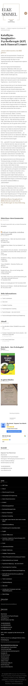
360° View (5, 485)
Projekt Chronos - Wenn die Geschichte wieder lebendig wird (13, 239)
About (4, 488)
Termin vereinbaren (7, 298)
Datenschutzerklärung (8, 524)
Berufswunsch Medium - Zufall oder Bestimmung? (14, 286)
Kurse (3, 543)
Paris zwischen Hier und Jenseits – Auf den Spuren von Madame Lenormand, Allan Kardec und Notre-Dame (14, 251)
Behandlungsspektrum (8, 505)
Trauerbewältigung (7, 582)
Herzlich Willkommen (7, 534)
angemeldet (9, 224)
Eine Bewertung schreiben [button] (14, 431)
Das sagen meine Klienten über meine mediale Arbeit (14, 520)
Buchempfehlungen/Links (8, 509)
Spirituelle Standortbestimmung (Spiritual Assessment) (12, 574)
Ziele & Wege (5, 594)
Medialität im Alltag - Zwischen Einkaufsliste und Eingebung (13, 258)
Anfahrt (4, 502)
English (4, 531)
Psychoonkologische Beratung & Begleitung (13, 315)
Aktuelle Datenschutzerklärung (9, 604)
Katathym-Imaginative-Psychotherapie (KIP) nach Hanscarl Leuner (13, 538)
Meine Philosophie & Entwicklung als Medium (13, 557)
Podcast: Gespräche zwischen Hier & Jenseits (12, 233)
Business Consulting (7, 516)
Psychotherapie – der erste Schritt (11, 312)
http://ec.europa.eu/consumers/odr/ (10, 642)
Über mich (4, 301)
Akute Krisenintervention (8, 499)
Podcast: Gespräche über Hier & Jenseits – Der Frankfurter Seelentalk (14, 333)
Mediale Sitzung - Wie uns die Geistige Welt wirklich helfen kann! (12, 271)
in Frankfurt (13, 419)
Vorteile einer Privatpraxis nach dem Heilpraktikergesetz (11, 590)
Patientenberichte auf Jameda (10, 560)
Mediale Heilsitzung (7, 550)
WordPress (8, 683)
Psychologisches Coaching (9, 308)
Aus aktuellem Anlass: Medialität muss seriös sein (13, 327)
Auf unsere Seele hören (8, 339)
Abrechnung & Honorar (8, 492)
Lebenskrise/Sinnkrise (7, 546)
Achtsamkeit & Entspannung (9, 495)
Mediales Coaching (7, 305)
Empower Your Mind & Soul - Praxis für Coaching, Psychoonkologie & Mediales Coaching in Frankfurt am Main (14, 675)
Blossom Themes (9, 681)
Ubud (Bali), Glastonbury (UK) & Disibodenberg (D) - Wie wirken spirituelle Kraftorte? (13, 277)
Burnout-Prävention (7, 512)
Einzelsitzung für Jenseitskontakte (11, 528)
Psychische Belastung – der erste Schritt (12, 563)
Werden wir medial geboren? (8, 283)
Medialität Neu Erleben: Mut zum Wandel (11, 245)
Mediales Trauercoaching (8, 553)
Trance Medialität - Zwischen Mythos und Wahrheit (11, 264)
